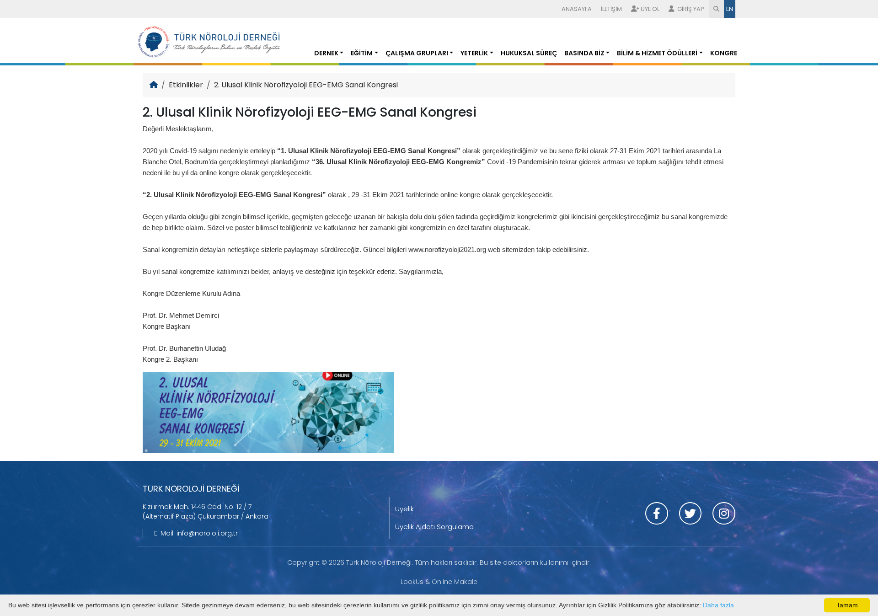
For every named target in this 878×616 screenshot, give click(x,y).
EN (729, 9)
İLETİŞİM (611, 9)
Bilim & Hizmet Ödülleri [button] (657, 53)
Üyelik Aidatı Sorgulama (434, 526)
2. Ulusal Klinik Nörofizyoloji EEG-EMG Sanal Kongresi (306, 85)
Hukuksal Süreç (529, 53)
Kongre (723, 53)
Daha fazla (718, 605)
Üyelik (404, 509)
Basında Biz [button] (584, 53)
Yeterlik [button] (474, 53)
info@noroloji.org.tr (207, 533)
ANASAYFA (577, 9)
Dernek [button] (326, 53)
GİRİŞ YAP (690, 9)
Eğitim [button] (362, 53)
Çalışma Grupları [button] (416, 53)
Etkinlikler (186, 85)
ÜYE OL (650, 9)
